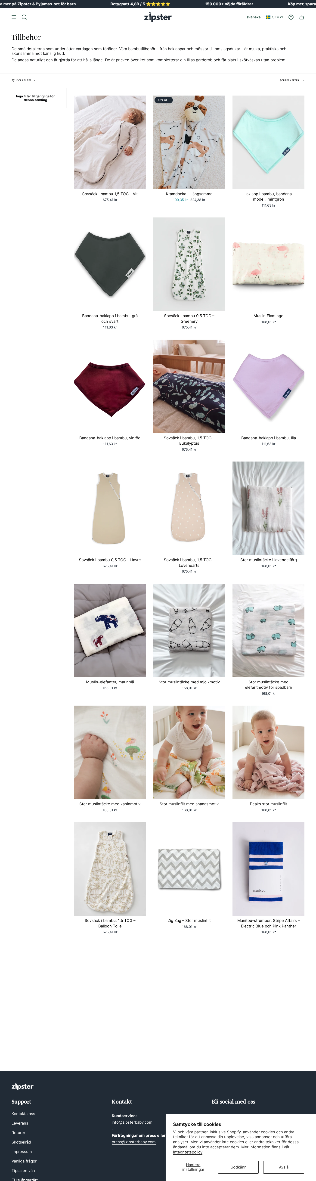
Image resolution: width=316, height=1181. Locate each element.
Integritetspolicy (187, 1152)
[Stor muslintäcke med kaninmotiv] (110, 752)
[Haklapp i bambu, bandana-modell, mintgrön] (268, 142)
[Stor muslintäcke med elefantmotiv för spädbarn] (268, 630)
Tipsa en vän (23, 1170)
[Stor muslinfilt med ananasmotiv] (189, 752)
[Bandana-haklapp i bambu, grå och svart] (110, 264)
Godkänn (238, 1167)
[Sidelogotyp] (23, 1086)
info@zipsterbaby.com (132, 1122)
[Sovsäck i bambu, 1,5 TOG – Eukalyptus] (189, 386)
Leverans (20, 1123)
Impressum (22, 1151)
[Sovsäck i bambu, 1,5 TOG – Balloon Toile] (110, 869)
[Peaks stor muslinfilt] (268, 752)
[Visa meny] (14, 17)
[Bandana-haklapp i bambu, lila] (268, 386)
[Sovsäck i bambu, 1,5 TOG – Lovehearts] (189, 508)
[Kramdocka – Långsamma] (189, 142)
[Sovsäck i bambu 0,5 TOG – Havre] (110, 508)
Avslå (283, 1167)
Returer (18, 1132)
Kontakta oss (23, 1113)
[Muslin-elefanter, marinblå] (110, 630)
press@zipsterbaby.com (134, 1142)
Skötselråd (21, 1142)
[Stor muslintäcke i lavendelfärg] (268, 508)
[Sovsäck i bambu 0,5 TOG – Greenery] (189, 264)
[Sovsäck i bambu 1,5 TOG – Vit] (110, 142)
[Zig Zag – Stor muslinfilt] (189, 869)
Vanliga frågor (24, 1161)
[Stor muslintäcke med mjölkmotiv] (189, 630)
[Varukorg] (301, 17)
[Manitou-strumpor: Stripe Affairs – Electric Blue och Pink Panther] (268, 869)
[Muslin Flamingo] (268, 264)
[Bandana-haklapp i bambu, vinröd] (110, 386)
